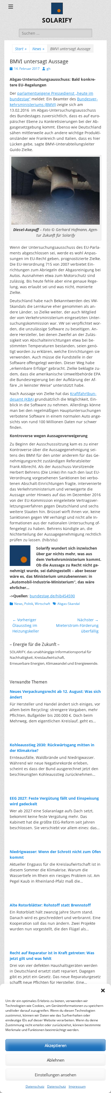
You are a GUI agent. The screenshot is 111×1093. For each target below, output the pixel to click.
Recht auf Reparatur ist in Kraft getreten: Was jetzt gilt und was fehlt (52, 955)
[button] (103, 990)
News (38, 48)
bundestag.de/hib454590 (52, 595)
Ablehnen (55, 1060)
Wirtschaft (42, 603)
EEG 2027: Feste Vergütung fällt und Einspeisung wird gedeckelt (54, 801)
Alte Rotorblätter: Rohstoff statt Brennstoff (50, 905)
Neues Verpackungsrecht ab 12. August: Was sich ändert (55, 694)
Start (21, 48)
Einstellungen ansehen (55, 1074)
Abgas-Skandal (68, 603)
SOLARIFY (57, 20)
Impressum (77, 1086)
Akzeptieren (56, 1045)
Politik (28, 603)
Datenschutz (35, 1086)
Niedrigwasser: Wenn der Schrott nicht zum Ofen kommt (55, 854)
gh (48, 68)
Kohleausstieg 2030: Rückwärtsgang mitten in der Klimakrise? (52, 747)
